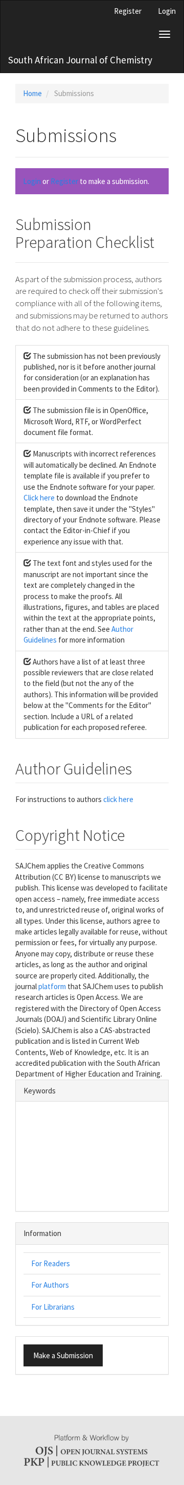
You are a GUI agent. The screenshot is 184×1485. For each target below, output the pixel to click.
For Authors (50, 1285)
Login (167, 11)
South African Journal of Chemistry (80, 60)
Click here (39, 497)
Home (32, 93)
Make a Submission (63, 1355)
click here (118, 799)
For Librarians (53, 1307)
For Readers (50, 1263)
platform (52, 986)
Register (128, 11)
